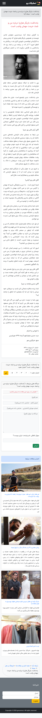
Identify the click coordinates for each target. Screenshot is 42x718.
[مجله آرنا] (33, 3)
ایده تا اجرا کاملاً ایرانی (32, 646)
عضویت (35, 701)
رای (6, 373)
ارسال (36, 445)
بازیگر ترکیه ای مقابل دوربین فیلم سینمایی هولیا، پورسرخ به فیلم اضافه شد (22, 602)
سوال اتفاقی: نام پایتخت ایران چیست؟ (26, 435)
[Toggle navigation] (4, 3)
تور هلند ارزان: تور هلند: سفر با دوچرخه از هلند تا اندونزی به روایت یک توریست (22, 495)
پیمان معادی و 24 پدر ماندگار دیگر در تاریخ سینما (25, 548)
